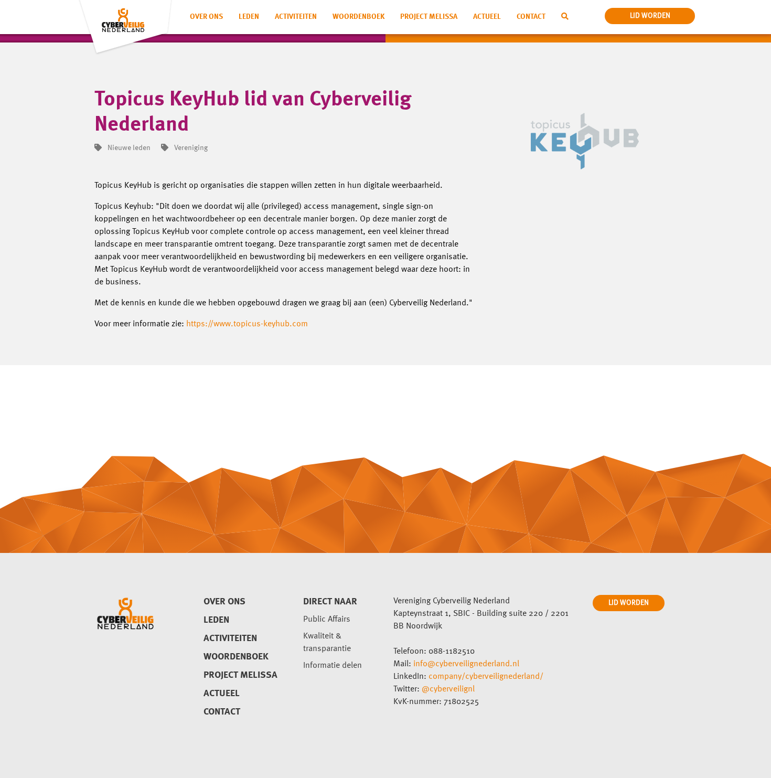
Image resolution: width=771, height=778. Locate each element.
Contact (531, 16)
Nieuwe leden (128, 148)
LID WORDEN (628, 602)
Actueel (487, 16)
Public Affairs (326, 619)
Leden (249, 16)
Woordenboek (358, 16)
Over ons (206, 16)
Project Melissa (428, 16)
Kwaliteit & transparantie (327, 642)
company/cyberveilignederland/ (486, 677)
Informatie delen (332, 666)
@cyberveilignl (448, 689)
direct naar (330, 601)
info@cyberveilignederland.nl (466, 664)
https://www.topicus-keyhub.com (247, 324)
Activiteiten (296, 16)
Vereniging (190, 148)
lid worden (650, 15)
